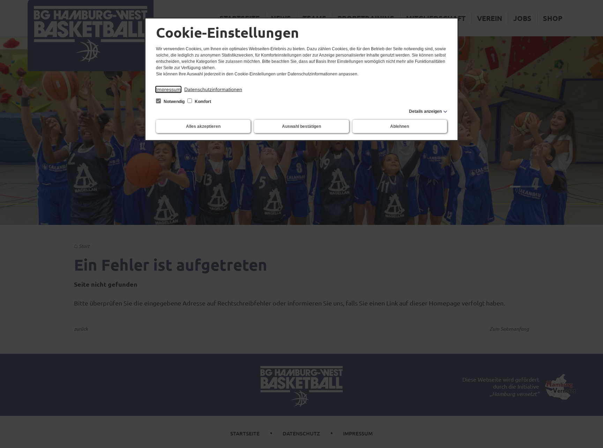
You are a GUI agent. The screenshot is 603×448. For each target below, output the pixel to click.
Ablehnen (399, 126)
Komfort (202, 101)
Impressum (168, 89)
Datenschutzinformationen (213, 89)
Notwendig (174, 101)
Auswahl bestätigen (301, 126)
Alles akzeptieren (203, 126)
